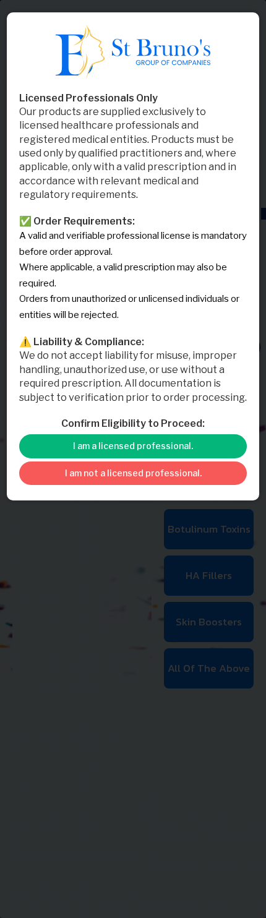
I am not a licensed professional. (133, 473)
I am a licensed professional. (133, 445)
